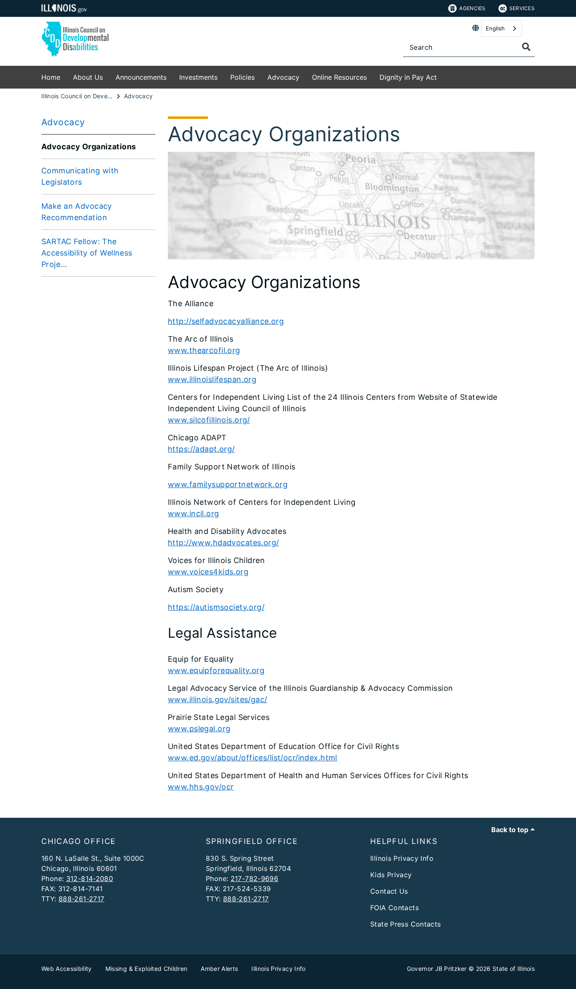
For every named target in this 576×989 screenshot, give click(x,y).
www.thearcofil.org (204, 350)
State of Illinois (514, 968)
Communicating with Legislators (80, 176)
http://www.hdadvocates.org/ (223, 542)
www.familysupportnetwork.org (228, 484)
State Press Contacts (405, 924)
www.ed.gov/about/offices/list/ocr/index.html (252, 757)
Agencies (472, 8)
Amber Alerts (219, 968)
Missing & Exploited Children (146, 968)
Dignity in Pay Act (408, 77)
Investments (198, 77)
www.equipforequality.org (216, 670)
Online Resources (339, 77)
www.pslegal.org (199, 728)
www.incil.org (193, 513)
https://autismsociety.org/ (216, 607)
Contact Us (389, 891)
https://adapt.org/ (201, 449)
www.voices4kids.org (208, 571)
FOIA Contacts (394, 907)
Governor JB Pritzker (437, 968)
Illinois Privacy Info (401, 858)
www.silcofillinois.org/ (209, 419)
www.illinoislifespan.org (212, 379)
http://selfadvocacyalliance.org (226, 321)
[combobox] (501, 28)
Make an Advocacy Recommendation (76, 212)
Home (50, 77)
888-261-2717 (82, 899)
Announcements (141, 77)
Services (522, 8)
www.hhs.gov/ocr (201, 786)
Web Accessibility (66, 968)
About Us (88, 77)
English (495, 28)
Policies (242, 77)
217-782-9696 (255, 878)
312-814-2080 (89, 878)
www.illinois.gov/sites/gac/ (217, 699)
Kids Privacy (391, 874)
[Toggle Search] (526, 47)
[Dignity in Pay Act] (443, 76)
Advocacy (283, 77)
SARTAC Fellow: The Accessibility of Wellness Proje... (86, 253)
